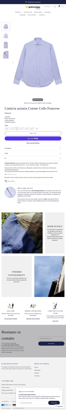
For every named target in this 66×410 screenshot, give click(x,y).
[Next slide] (62, 62)
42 (22, 128)
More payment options (33, 143)
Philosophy (37, 370)
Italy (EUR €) (5, 401)
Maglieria (38, 12)
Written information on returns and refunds (14, 384)
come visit (55, 321)
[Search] (62, 6)
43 (27, 128)
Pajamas (47, 12)
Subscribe (54, 402)
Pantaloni (28, 12)
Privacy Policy (6, 387)
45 (36, 128)
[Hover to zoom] (37, 61)
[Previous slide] (12, 62)
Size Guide (11, 181)
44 (31, 128)
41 (17, 128)
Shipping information (7, 390)
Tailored (36, 373)
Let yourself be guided (10, 318)
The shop (37, 376)
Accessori (32, 15)
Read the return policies (33, 318)
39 (7, 128)
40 (12, 128)
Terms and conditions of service (10, 393)
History (36, 367)
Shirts (17, 12)
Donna (41, 15)
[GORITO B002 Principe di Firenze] (6, 26)
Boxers (23, 15)
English (47, 6)
